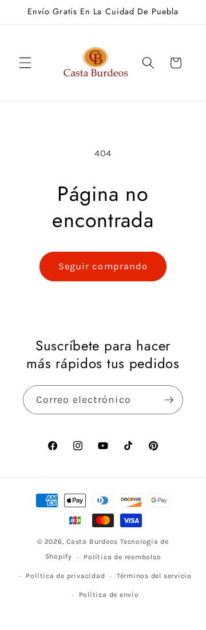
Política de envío (109, 595)
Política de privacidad (65, 576)
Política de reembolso (122, 557)
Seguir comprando (103, 266)
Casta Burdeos (93, 542)
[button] (25, 62)
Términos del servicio (154, 576)
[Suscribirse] (169, 400)
